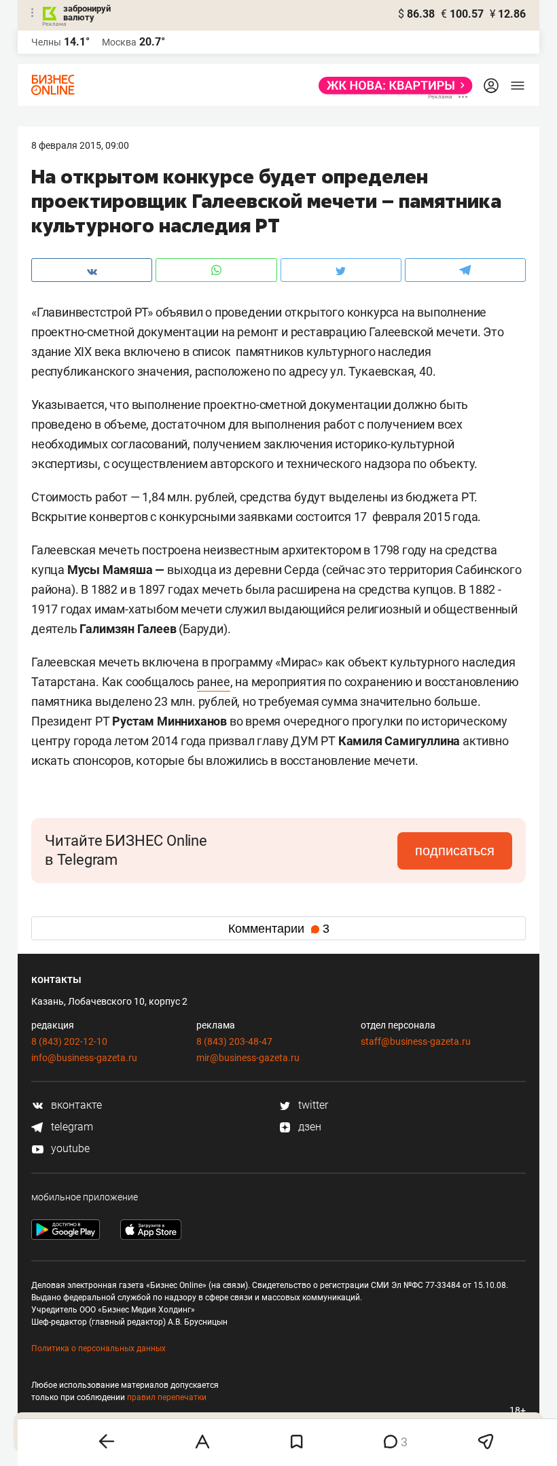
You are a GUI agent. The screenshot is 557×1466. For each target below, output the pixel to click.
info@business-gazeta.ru (84, 1057)
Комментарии (278, 928)
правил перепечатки (166, 1397)
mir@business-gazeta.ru (248, 1057)
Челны (46, 42)
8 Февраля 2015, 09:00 (80, 145)
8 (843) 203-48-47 (234, 1041)
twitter (311, 1104)
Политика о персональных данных (98, 1348)
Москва (119, 42)
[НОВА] (391, 85)
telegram (70, 1126)
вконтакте (75, 1104)
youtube (69, 1148)
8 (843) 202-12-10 (69, 1041)
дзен (308, 1126)
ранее (213, 682)
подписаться (455, 850)
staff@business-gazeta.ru (416, 1041)
